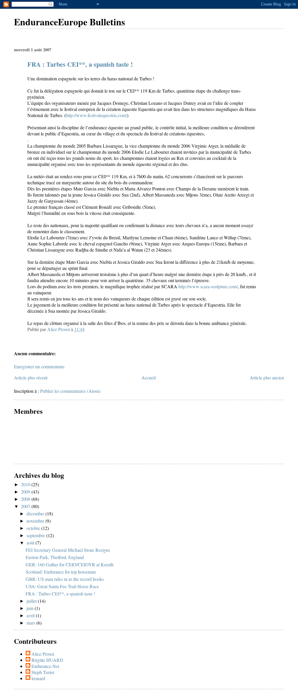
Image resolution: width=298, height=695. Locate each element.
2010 (26, 484)
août (31, 543)
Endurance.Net (45, 666)
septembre (36, 535)
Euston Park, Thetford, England (55, 557)
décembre (35, 513)
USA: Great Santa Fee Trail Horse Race (62, 586)
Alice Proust (42, 654)
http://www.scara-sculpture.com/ (208, 286)
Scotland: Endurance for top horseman (61, 572)
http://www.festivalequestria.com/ (96, 115)
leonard (38, 678)
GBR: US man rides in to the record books (65, 579)
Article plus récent (30, 377)
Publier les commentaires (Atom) (70, 391)
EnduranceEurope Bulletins (69, 22)
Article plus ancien (267, 377)
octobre (33, 528)
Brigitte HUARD (47, 660)
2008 (26, 499)
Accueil (148, 377)
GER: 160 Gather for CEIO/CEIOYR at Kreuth (69, 564)
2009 (26, 492)
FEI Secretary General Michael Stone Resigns (68, 550)
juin (30, 608)
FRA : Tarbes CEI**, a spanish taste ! (80, 64)
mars (31, 623)
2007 (26, 506)
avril (31, 615)
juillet (32, 601)
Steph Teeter (42, 672)
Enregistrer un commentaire (39, 366)
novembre (35, 521)
